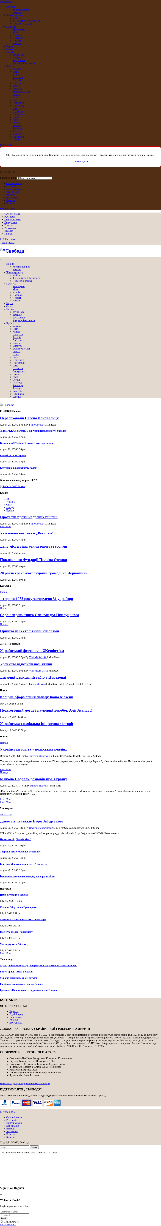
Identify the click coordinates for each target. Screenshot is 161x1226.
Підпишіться (7, 145)
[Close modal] (1, 1194)
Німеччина (18, 102)
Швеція (17, 139)
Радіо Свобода (36, 424)
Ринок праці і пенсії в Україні (16, 971)
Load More (5, 802)
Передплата (12, 192)
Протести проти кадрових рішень (29, 517)
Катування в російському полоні (18, 468)
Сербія (16, 122)
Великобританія (21, 91)
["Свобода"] (80, 251)
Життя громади (14, 15)
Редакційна (19, 60)
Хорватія (17, 134)
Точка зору (18, 54)
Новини (10, 6)
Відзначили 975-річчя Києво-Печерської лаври (26, 443)
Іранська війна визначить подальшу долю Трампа (28, 990)
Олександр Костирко (40, 828)
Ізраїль (16, 94)
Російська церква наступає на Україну (21, 984)
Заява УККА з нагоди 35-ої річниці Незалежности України (33, 430)
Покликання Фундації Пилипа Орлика (33, 560)
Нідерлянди (19, 105)
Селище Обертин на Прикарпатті (19, 907)
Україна (17, 69)
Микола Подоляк (39, 785)
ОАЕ (15, 108)
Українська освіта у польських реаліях (33, 749)
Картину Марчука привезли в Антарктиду (24, 864)
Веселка (10, 200)
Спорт (9, 49)
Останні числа (14, 183)
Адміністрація (17, 1014)
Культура (11, 26)
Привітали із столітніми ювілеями (29, 631)
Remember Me (11, 1221)
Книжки (10, 203)
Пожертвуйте (80, 161)
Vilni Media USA (38, 657)
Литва (16, 100)
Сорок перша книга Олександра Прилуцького (39, 615)
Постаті (17, 40)
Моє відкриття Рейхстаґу (14, 944)
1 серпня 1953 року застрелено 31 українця (36, 599)
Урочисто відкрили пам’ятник (26, 664)
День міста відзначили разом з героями (33, 546)
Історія (16, 35)
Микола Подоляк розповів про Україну (33, 779)
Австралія (18, 77)
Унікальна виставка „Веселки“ (27, 533)
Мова (15, 32)
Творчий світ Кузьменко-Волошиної (20, 851)
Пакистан (18, 111)
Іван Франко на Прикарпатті (16, 932)
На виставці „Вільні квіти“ (15, 839)
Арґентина (18, 83)
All (7, 499)
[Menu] (1, 259)
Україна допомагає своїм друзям (18, 978)
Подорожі (18, 37)
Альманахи (12, 197)
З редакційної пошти (24, 63)
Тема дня (17, 57)
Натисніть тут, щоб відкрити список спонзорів (25, 1083)
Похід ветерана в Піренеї (14, 894)
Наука (9, 46)
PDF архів (11, 186)
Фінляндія (18, 128)
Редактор (14, 1011)
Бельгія (16, 86)
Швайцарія (18, 136)
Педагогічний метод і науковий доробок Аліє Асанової (46, 710)
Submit (34, 1147)
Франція (17, 131)
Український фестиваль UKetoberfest (32, 651)
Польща (17, 117)
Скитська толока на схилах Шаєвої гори (23, 919)
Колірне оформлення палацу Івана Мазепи (36, 697)
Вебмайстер (15, 1022)
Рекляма (10, 194)
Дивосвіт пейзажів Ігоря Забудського (31, 821)
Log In (4, 1218)
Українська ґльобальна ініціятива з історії (36, 724)
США (16, 71)
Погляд (10, 52)
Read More (5, 526)
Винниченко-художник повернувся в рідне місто (27, 876)
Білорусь (17, 88)
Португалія (19, 114)
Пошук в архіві (14, 189)
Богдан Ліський (37, 684)
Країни (10, 66)
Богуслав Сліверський (41, 756)
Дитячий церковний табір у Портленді (33, 677)
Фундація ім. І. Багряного (26, 20)
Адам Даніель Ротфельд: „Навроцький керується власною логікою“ (38, 965)
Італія (16, 97)
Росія (15, 119)
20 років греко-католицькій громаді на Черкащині (43, 573)
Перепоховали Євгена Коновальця (29, 418)
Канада (16, 74)
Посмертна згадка (22, 23)
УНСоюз (17, 18)
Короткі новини (21, 9)
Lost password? (8, 1224)
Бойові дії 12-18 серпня (13, 455)
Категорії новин (8, 178)
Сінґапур (17, 125)
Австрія (17, 80)
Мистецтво (19, 29)
